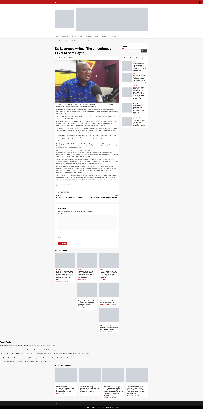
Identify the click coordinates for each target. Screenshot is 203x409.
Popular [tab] (132, 58)
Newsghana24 (59, 281)
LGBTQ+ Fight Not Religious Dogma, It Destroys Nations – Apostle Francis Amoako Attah (104, 197)
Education (65, 36)
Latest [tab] (124, 58)
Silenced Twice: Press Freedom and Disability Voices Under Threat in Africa (109, 315)
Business (96, 36)
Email (59, 237)
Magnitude (108, 407)
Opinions (57, 44)
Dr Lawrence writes (64, 192)
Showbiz (88, 36)
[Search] (147, 36)
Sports (81, 36)
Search (124, 47)
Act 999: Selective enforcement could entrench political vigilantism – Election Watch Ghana (127, 66)
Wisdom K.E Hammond (105, 304)
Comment (61, 213)
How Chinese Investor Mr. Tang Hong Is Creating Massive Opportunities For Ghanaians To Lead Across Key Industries (87, 260)
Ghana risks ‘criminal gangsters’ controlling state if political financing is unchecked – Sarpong (127, 77)
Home (56, 403)
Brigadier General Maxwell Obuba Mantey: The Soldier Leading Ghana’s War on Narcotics (87, 290)
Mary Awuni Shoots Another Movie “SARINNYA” (70, 196)
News (57, 36)
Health (104, 36)
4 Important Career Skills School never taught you (109, 290)
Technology (112, 36)
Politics (73, 36)
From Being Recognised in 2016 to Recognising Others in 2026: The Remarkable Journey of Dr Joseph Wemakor (109, 260)
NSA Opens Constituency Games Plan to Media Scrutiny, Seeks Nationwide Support (127, 121)
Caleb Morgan (59, 57)
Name (60, 232)
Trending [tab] (140, 58)
